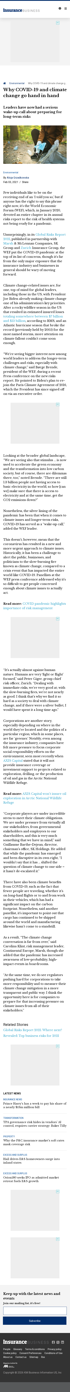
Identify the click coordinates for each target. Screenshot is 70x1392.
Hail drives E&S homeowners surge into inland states (31, 1160)
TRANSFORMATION (13, 1118)
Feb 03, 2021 (10, 182)
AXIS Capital (13, 760)
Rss (43, 1357)
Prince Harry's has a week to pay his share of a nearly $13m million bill (34, 1105)
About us (8, 1357)
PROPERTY (9, 1136)
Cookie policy (10, 1353)
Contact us (21, 1357)
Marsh (8, 243)
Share (25, 182)
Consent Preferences (31, 1353)
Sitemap (33, 1357)
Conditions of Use (53, 1353)
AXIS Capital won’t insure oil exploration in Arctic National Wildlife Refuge (34, 798)
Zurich (26, 248)
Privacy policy (55, 1349)
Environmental (16, 83)
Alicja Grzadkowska (18, 177)
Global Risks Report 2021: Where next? (32, 1030)
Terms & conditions (35, 1349)
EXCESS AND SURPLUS (15, 1155)
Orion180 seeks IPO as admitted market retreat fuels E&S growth (31, 1179)
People (6, 1349)
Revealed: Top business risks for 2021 (31, 1036)
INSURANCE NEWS (12, 1099)
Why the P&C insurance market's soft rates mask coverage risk (33, 1142)
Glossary (17, 1349)
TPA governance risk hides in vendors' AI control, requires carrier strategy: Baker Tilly (35, 1123)
